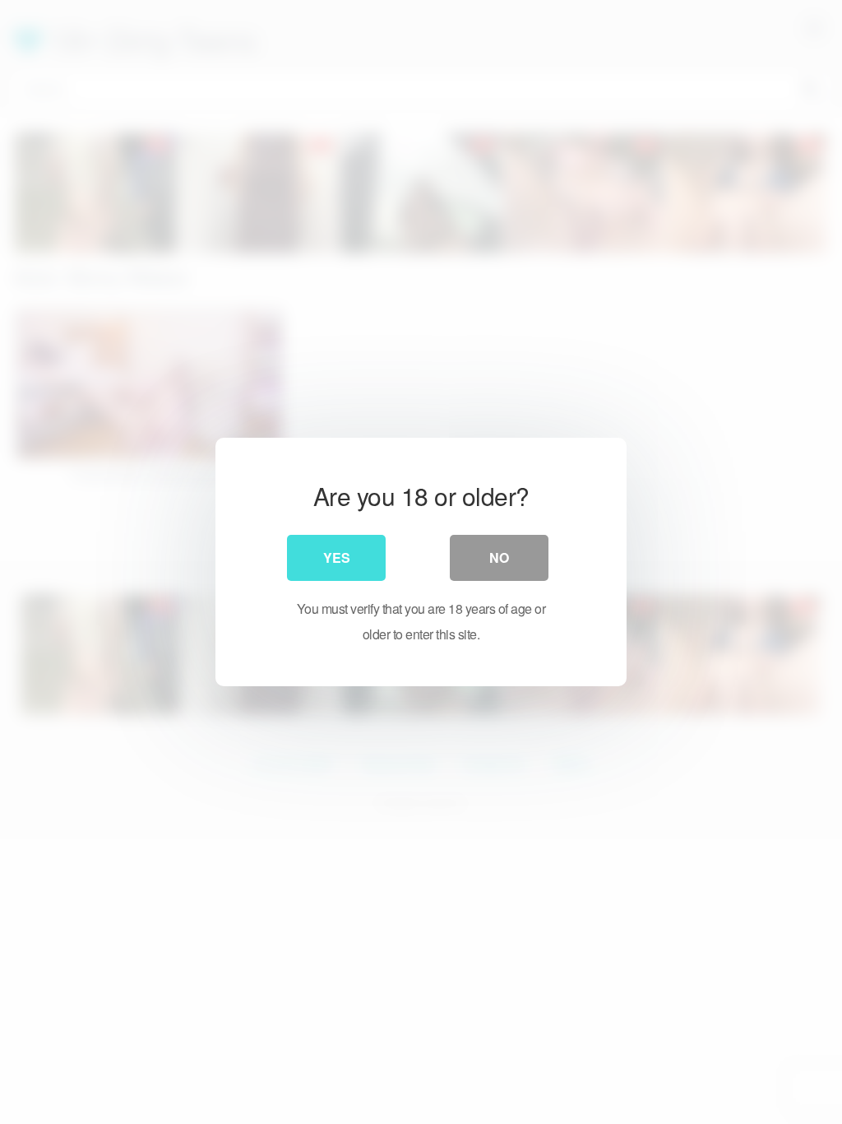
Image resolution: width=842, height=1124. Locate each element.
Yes (336, 557)
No (499, 557)
